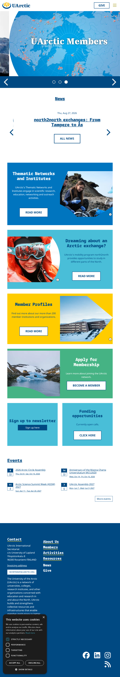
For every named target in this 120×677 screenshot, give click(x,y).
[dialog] (25, 644)
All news (59, 138)
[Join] (33, 373)
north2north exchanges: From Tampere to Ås (59, 122)
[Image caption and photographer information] (110, 214)
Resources (52, 558)
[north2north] (33, 259)
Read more (33, 212)
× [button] (43, 617)
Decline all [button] (34, 663)
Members (50, 547)
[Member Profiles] (86, 319)
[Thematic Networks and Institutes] (86, 194)
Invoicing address (17, 565)
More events (104, 498)
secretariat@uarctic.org (22, 572)
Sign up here (32, 427)
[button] (25, 669)
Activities (53, 553)
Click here (87, 435)
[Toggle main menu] (115, 5)
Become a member (86, 385)
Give (101, 5)
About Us (51, 541)
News (47, 565)
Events (14, 460)
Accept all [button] (14, 663)
